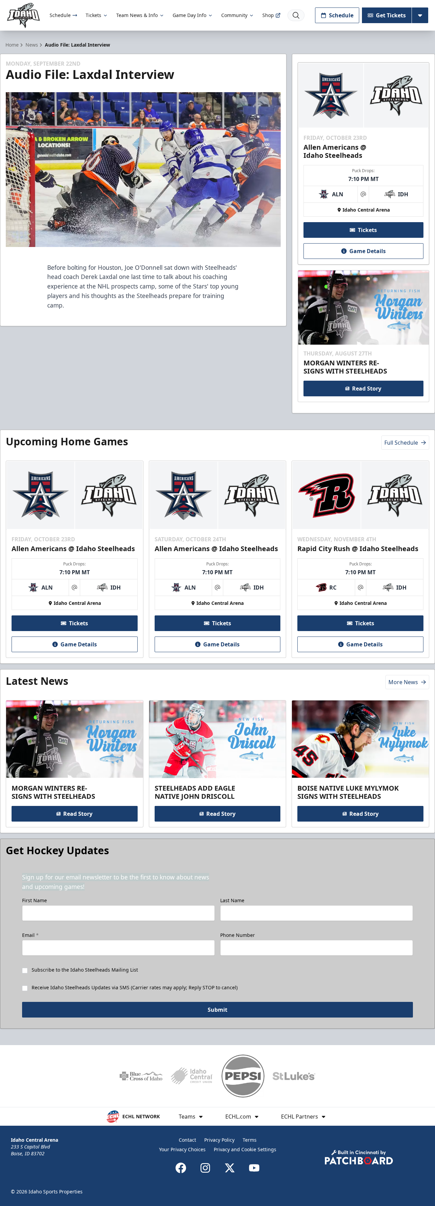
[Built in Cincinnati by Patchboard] (359, 1157)
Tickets (93, 15)
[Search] (296, 15)
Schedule (60, 15)
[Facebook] (180, 1167)
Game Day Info (189, 15)
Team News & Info (137, 15)
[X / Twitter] (229, 1167)
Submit (217, 1009)
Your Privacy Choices (182, 1149)
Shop (268, 15)
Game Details (367, 251)
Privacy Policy (219, 1140)
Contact (187, 1140)
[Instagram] (205, 1167)
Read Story (366, 388)
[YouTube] (254, 1167)
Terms (250, 1140)
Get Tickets (391, 15)
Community (234, 15)
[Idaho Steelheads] (23, 15)
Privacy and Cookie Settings (245, 1149)
